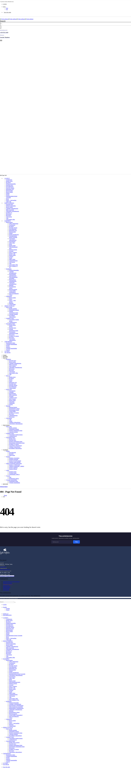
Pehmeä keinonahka (11, 183)
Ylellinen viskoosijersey (15, 422)
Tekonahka (11, 401)
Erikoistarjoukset (4, 486)
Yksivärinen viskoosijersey (12, 339)
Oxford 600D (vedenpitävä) (12, 291)
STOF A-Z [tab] (5, 613)
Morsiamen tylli (10, 189)
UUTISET (7, 351)
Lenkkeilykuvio (13, 322)
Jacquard (11, 251)
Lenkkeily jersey (10, 318)
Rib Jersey (8, 215)
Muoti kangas (9, 222)
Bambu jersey (9, 181)
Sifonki (8, 193)
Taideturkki (12, 403)
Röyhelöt (11, 454)
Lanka (7, 470)
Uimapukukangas (13, 260)
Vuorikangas (9, 179)
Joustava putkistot (13, 467)
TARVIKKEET (8, 341)
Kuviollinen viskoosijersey (12, 316)
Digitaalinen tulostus (14, 310)
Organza (11, 256)
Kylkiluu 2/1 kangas (14, 336)
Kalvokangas (12, 241)
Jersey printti (9, 307)
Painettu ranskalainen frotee (13, 312)
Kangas (11, 404)
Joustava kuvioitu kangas (15, 460)
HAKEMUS (8, 221)
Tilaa (76, 541)
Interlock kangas (13, 249)
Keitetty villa (12, 253)
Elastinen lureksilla (13, 459)
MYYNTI (5, 484)
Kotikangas (9, 269)
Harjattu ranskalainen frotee (13, 330)
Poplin (10, 258)
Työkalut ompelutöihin (11, 344)
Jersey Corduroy (13, 252)
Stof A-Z (5, 358)
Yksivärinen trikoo (10, 323)
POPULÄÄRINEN (9, 203)
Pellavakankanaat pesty (14, 682)
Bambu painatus (13, 308)
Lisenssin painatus (13, 314)
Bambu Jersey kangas (14, 742)
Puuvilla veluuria (10, 188)
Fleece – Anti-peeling (11, 200)
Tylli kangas (9, 216)
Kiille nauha (12, 455)
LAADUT (7, 178)
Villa (7, 218)
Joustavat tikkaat (13, 469)
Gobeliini (11, 392)
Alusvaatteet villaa (10, 219)
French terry (9, 389)
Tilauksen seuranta (7, 583)
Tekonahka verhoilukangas (12, 211)
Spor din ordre (7, 12)
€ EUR (5, 4)
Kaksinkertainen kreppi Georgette (13, 236)
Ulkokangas (9, 296)
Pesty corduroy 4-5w (14, 700)
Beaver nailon (9, 192)
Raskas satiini (12, 255)
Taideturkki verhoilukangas (12, 283)
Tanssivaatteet (12, 388)
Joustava (8, 347)
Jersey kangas (12, 366)
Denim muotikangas (14, 234)
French (7, 610)
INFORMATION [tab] (7, 615)
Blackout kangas (13, 289)
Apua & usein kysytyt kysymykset (11, 581)
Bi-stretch (8, 182)
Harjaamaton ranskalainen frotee (13, 332)
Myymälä (5, 356)
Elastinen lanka (12, 471)
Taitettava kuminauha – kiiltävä (16, 466)
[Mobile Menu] (1, 17)
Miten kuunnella (10, 210)
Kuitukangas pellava (14, 478)
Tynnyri (8, 349)
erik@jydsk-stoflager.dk (5, 569)
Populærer (8, 359)
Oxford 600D (12, 304)
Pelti (10, 477)
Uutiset (4, 355)
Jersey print (9, 426)
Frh (7, 9)
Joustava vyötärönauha (14, 464)
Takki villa (8, 201)
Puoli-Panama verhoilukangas (12, 275)
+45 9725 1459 (3, 567)
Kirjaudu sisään (6, 587)
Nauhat (8, 345)
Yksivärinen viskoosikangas (12, 239)
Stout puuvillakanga (14, 293)
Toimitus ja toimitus (7, 584)
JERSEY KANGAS (9, 306)
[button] (2, 21)
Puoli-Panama (12, 393)
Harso (7, 199)
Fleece (10, 299)
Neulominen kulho (10, 343)
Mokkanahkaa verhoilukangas (12, 280)
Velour (10, 295)
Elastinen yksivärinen (14, 458)
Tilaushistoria (6, 585)
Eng (4, 6)
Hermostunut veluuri (14, 410)
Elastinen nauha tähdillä (14, 462)
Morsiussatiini (9, 190)
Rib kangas (8, 214)
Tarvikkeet (5, 449)
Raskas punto (12, 245)
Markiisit (11, 285)
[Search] (0, 27)
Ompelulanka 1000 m (14, 474)
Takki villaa (12, 242)
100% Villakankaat (13, 223)
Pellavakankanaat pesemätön (13, 277)
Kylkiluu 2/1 (9, 212)
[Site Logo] (16, 19)
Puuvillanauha (12, 452)
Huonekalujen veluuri (14, 408)
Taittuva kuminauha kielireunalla (14, 463)
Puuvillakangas (9, 186)
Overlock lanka (12, 473)
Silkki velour (12, 259)
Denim (7, 194)
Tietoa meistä (6, 588)
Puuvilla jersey (9, 185)
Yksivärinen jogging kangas (16, 434)
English (5, 607)
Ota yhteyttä (7, 352)
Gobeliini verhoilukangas (12, 208)
